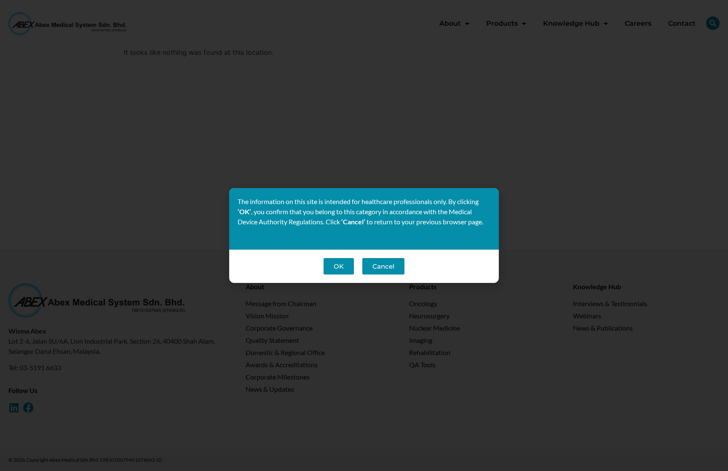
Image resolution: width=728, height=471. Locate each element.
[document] (364, 235)
